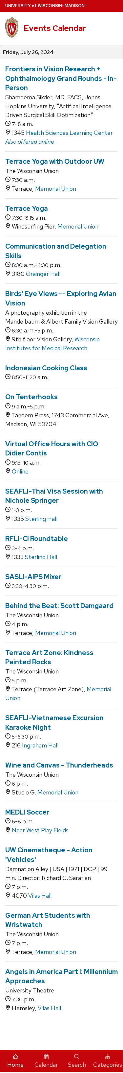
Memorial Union (55, 188)
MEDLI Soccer (27, 812)
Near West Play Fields (40, 830)
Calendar (46, 1064)
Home (15, 1064)
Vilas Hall (39, 895)
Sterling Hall (41, 519)
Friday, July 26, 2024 (28, 52)
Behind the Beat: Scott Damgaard (59, 605)
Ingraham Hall (40, 745)
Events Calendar (55, 28)
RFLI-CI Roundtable (36, 538)
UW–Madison (45, 6)
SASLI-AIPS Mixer (33, 577)
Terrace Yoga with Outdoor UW (54, 161)
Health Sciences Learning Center (69, 132)
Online (20, 471)
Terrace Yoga (26, 208)
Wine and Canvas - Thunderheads (59, 765)
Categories (107, 1064)
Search (77, 1064)
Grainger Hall (43, 274)
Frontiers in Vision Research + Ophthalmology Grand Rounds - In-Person (61, 78)
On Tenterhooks (31, 397)
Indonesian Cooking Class (46, 368)
